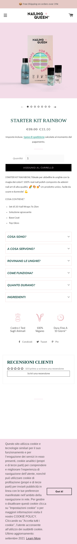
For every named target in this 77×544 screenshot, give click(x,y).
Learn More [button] (33, 538)
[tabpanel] (38, 60)
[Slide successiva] (55, 107)
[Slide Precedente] (22, 107)
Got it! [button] (59, 491)
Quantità (18, 158)
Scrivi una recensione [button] (38, 373)
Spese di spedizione (34, 137)
